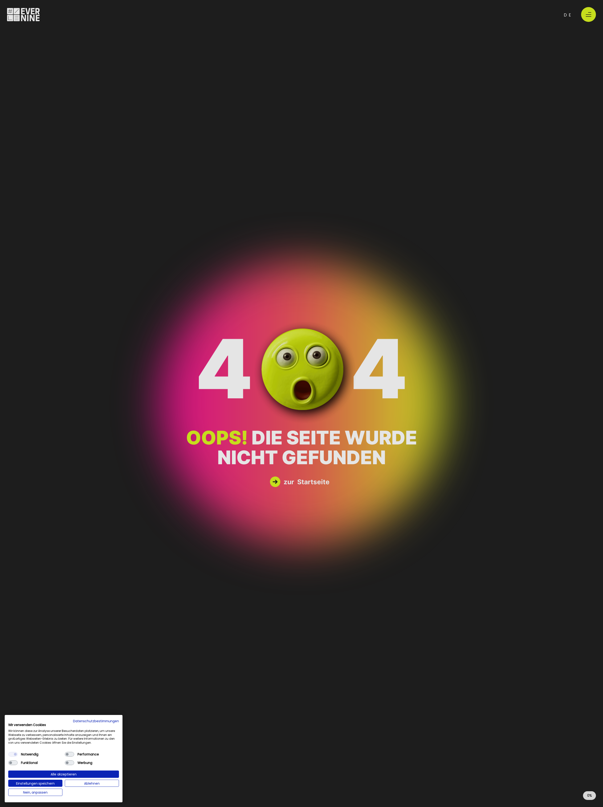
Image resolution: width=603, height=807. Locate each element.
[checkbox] (13, 754)
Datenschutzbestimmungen (96, 720)
